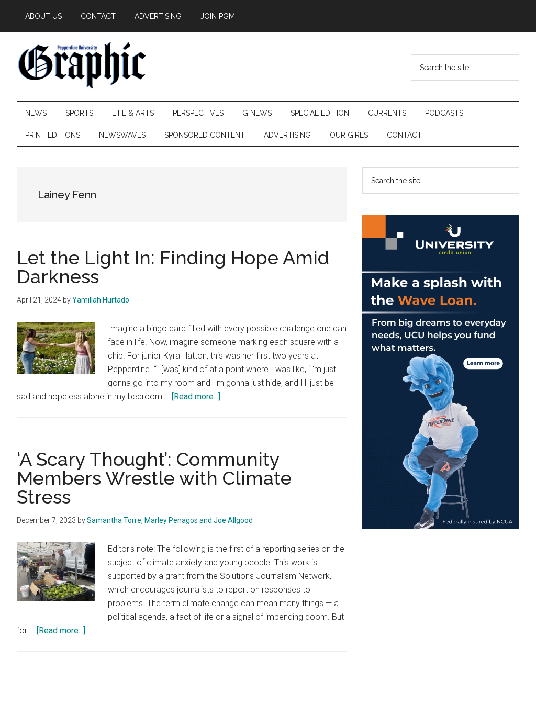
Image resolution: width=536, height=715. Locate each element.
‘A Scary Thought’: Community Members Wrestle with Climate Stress (154, 478)
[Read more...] (196, 396)
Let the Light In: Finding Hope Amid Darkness (173, 267)
